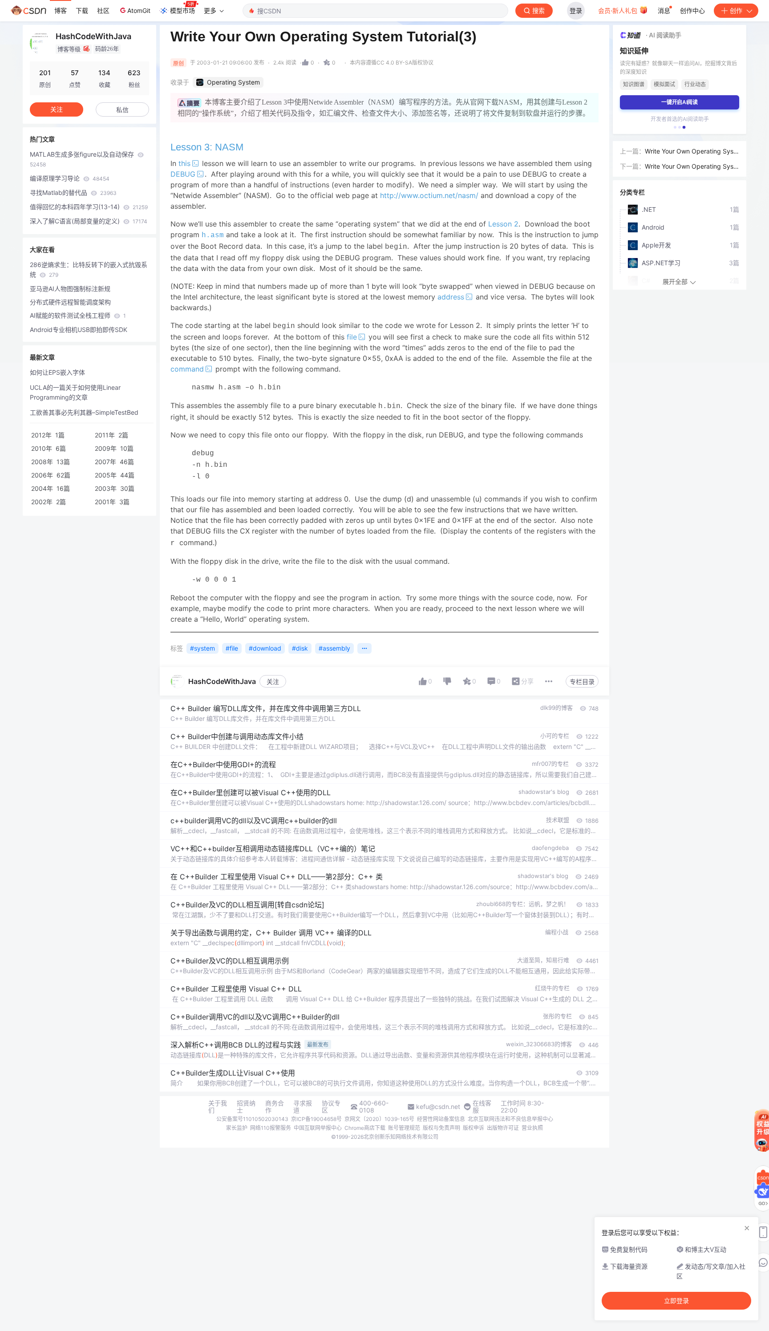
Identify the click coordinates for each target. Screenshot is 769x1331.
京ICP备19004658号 (316, 1119)
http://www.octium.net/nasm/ (429, 195)
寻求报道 (302, 1107)
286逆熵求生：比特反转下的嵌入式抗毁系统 (88, 269)
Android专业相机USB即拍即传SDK (78, 329)
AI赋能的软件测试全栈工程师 (78, 315)
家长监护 (236, 1128)
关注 (273, 681)
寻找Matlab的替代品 (73, 192)
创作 (736, 10)
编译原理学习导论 (69, 178)
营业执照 (532, 1128)
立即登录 (676, 1300)
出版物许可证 (503, 1128)
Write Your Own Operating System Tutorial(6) (692, 151)
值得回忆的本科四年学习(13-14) (89, 206)
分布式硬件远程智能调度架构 (70, 302)
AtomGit (138, 10)
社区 (103, 10)
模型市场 (182, 10)
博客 (60, 10)
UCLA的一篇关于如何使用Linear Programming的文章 (75, 392)
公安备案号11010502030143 (252, 1119)
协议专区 (331, 1107)
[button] (675, 127)
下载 (82, 10)
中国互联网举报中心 (318, 1128)
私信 (122, 109)
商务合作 (274, 1107)
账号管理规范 (404, 1128)
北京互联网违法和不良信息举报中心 (510, 1119)
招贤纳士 (246, 1107)
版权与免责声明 (441, 1128)
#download (265, 648)
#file (232, 648)
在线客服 (482, 1107)
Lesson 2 (503, 223)
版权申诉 (473, 1128)
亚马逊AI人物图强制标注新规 (70, 288)
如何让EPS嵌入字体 (57, 372)
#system (202, 648)
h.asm (213, 235)
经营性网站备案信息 (441, 1119)
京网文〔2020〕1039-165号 (379, 1119)
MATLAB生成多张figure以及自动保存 (83, 159)
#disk (300, 648)
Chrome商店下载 (364, 1128)
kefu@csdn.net (438, 1106)
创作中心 (692, 10)
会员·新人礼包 (618, 10)
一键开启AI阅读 (679, 102)
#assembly (334, 648)
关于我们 (217, 1107)
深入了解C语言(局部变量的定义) (88, 221)
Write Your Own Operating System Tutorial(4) (692, 166)
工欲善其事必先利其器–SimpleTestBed (84, 412)
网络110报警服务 (270, 1128)
